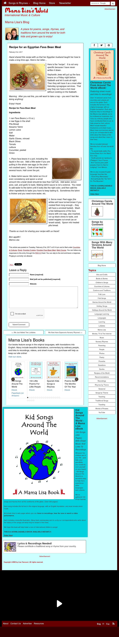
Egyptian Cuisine (29, 250)
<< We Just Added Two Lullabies (23, 332)
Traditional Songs (101, 400)
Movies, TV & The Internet (101, 333)
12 (49, 397)
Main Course (61, 250)
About (5, 623)
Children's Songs (102, 282)
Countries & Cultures (101, 286)
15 (55, 397)
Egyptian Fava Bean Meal (46, 250)
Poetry (101, 357)
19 (29, 400)
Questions (102, 365)
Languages (102, 318)
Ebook (14, 390)
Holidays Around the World (102, 310)
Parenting (101, 345)
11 (47, 397)
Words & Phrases (101, 408)
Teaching (101, 396)
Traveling (101, 404)
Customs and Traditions (102, 290)
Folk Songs (102, 298)
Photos (101, 353)
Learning (102, 322)
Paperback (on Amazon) (18, 394)
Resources (39, 623)
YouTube (102, 412)
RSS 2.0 (38, 253)
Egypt (20, 250)
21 (33, 400)
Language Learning (102, 314)
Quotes (101, 369)
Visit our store (14, 356)
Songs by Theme (102, 393)
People (101, 349)
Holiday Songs (102, 306)
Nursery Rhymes (102, 341)
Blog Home (102, 265)
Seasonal (101, 389)
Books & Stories (102, 278)
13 (51, 397)
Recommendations (102, 377)
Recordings (102, 381)
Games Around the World (102, 302)
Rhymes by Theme (102, 385)
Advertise (27, 623)
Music (102, 337)
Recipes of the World (101, 373)
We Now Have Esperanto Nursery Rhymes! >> (65, 332)
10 (45, 397)
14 (53, 397)
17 (59, 397)
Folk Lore (101, 294)
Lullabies (102, 326)
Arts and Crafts (101, 274)
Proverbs (102, 361)
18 (27, 400)
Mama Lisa (102, 330)
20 (31, 400)
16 (57, 397)
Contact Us (15, 623)
